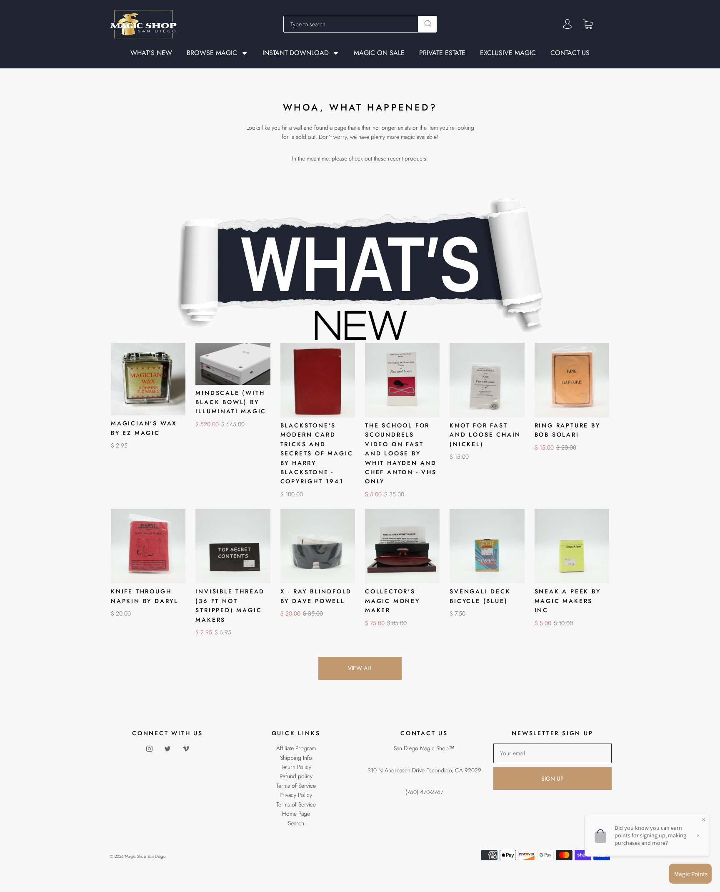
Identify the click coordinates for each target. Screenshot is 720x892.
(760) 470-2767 (424, 792)
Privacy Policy (296, 795)
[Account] (568, 24)
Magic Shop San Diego (145, 856)
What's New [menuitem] (151, 53)
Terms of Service (296, 785)
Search (296, 823)
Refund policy (296, 776)
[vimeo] (186, 748)
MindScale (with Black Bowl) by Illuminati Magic (230, 402)
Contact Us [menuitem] (570, 53)
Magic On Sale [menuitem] (379, 53)
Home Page (296, 813)
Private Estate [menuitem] (442, 53)
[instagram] (149, 748)
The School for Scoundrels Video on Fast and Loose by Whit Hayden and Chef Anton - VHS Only (401, 453)
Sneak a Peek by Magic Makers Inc (568, 600)
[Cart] (588, 24)
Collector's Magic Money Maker (392, 600)
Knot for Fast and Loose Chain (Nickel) (485, 434)
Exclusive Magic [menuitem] (508, 53)
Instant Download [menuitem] (295, 53)
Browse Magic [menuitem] (212, 53)
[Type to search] (350, 24)
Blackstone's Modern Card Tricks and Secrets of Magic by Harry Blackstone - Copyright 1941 (316, 453)
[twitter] (167, 748)
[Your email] (552, 753)
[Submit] (427, 23)
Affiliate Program (296, 748)
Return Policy (295, 767)
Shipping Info (296, 758)
